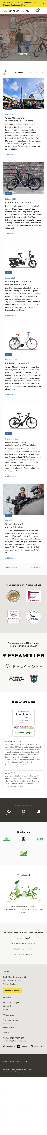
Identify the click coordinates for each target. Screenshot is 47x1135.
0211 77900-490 (17, 1038)
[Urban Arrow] (16, 678)
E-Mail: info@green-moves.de (15, 1041)
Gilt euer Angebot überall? (23, 949)
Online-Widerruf (12, 990)
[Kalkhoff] (23, 666)
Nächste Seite (37, 567)
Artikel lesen (10, 154)
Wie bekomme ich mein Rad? (23, 943)
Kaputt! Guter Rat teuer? (23, 954)
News (8, 109)
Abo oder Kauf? (23, 938)
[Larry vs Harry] (34, 679)
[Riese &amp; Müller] (23, 655)
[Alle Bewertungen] (23, 723)
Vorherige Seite (10, 567)
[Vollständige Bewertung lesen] (23, 753)
